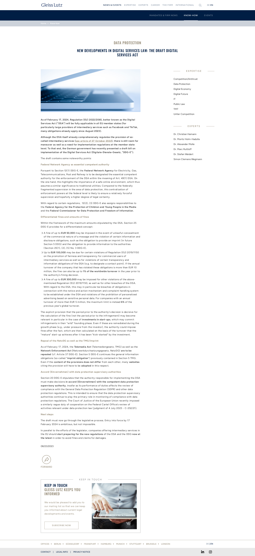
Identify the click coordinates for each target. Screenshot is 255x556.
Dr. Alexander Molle (184, 144)
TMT (176, 109)
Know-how (54, 23)
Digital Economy (182, 89)
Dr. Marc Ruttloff (183, 149)
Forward (46, 466)
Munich (120, 544)
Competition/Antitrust (186, 79)
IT (174, 99)
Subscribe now (61, 525)
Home (43, 23)
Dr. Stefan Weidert (183, 154)
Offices (45, 544)
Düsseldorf (72, 544)
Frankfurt (90, 544)
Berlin (57, 544)
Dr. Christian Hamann (185, 134)
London (165, 544)
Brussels (151, 544)
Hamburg (106, 544)
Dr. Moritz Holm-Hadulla (187, 139)
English (211, 5)
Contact (46, 552)
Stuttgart (135, 544)
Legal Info (62, 552)
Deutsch (208, 5)
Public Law (179, 104)
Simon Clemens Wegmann (188, 159)
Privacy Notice (81, 552)
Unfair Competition (184, 114)
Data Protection (182, 84)
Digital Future (181, 94)
